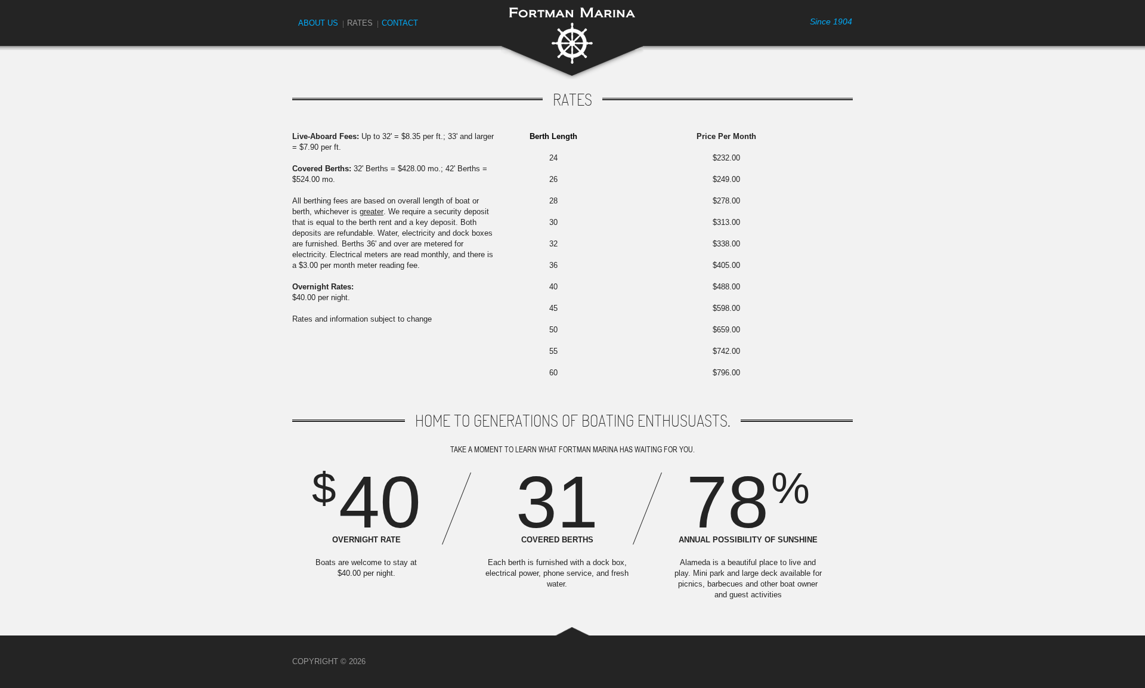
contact (400, 22)
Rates (360, 22)
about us (318, 22)
